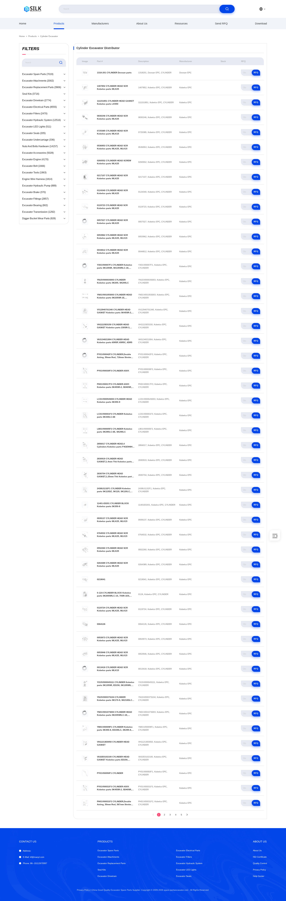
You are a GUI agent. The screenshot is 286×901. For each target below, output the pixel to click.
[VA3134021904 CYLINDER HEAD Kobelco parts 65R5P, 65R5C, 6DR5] (85, 341)
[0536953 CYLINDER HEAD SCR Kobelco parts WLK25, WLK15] (85, 147)
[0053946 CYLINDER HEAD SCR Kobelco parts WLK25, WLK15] (85, 654)
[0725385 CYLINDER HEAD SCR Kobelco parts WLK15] (85, 132)
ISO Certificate (260, 857)
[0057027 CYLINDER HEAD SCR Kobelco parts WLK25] (85, 222)
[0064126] (85, 624)
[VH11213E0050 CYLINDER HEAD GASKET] (85, 743)
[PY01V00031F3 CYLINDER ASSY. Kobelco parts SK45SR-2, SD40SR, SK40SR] (85, 788)
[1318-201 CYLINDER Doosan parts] (85, 72)
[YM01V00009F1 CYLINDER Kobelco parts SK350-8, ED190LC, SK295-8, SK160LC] (85, 728)
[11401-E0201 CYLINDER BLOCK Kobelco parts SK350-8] (85, 505)
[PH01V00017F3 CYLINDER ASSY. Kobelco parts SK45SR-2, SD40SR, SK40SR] (85, 385)
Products (59, 23)
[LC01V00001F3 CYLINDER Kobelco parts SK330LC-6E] (85, 415)
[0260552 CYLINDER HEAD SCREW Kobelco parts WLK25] (85, 162)
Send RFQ (221, 23)
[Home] (33, 9)
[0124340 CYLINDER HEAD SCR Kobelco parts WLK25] (85, 192)
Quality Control (260, 863)
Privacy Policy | (84, 890)
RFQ (256, 72)
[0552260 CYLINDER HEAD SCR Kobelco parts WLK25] (85, 549)
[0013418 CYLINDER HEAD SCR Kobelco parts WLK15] (85, 669)
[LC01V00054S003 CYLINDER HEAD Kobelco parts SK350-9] (85, 400)
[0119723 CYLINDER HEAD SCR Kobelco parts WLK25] (85, 207)
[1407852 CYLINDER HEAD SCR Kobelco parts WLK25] (85, 87)
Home (22, 23)
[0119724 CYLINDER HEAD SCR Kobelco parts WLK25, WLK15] (85, 609)
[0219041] (85, 579)
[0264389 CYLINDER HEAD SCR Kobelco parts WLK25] (85, 564)
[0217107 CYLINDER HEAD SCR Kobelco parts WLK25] (85, 177)
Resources (181, 23)
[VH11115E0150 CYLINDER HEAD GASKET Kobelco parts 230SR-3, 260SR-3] (85, 326)
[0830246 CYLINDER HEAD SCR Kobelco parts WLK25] (85, 117)
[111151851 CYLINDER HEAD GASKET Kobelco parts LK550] (85, 102)
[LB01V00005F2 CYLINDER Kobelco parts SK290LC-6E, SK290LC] (85, 430)
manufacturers (100, 23)
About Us (141, 23)
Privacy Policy (259, 870)
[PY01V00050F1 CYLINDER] (85, 773)
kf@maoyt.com (33, 857)
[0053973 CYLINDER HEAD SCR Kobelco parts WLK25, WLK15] (85, 639)
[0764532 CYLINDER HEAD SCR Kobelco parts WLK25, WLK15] (85, 535)
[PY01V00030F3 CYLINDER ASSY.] (85, 371)
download (261, 23)
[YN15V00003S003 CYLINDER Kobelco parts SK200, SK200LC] (85, 281)
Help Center (258, 876)
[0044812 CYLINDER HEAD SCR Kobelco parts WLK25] (85, 251)
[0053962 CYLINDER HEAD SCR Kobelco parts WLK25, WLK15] (85, 236)
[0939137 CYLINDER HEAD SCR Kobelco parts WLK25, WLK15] (85, 520)
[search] (227, 9)
